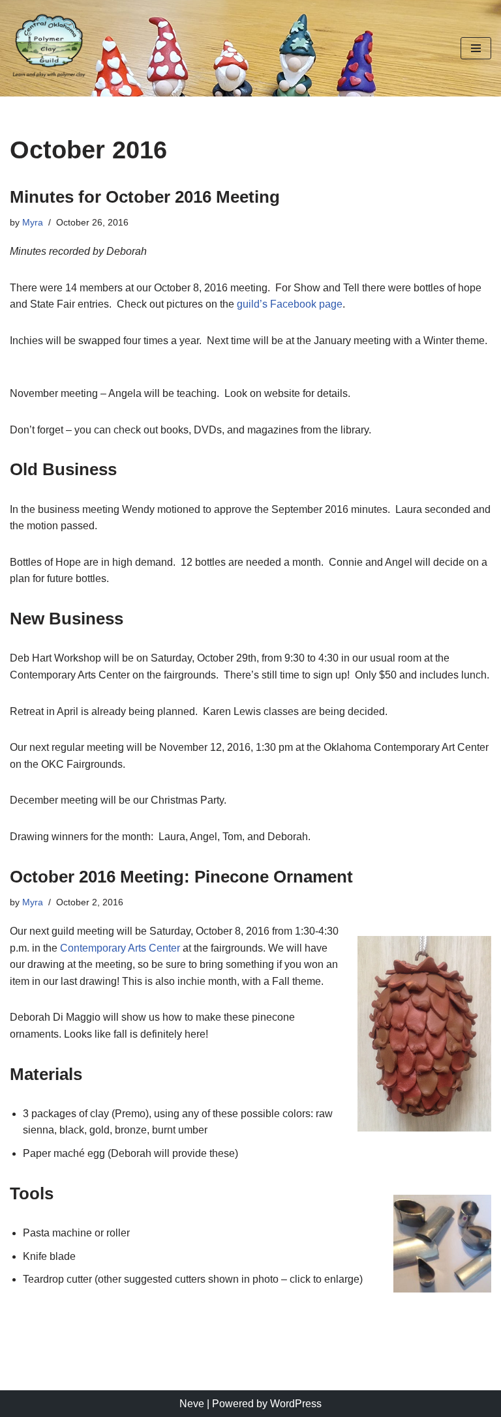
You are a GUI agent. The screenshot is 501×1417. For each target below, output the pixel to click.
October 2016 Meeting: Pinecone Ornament (181, 876)
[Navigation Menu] (476, 48)
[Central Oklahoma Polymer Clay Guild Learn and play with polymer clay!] (49, 48)
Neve (191, 1403)
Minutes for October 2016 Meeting (145, 197)
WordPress (296, 1403)
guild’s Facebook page (289, 304)
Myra (32, 222)
